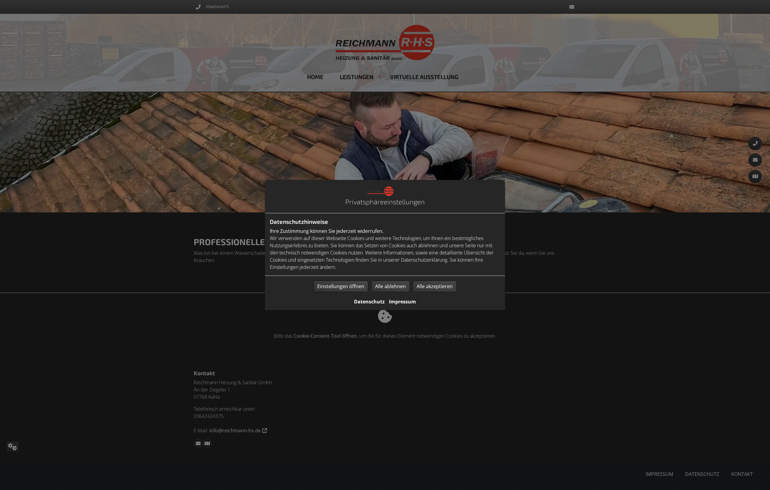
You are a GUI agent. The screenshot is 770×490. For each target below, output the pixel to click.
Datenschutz (369, 301)
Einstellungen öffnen (340, 286)
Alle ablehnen (390, 286)
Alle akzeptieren (435, 286)
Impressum (402, 301)
